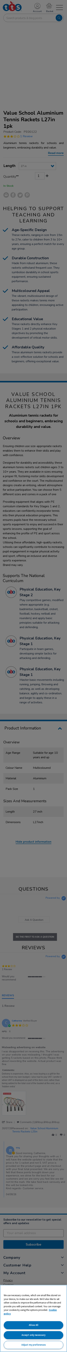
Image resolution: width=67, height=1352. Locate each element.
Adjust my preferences (33, 1344)
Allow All (33, 1325)
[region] (33, 1318)
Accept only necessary (33, 1335)
